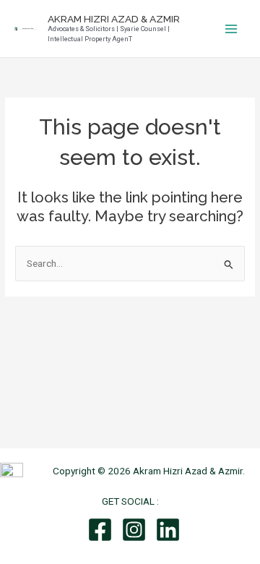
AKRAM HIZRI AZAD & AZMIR (114, 19)
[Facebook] (100, 529)
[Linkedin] (168, 529)
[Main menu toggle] (231, 28)
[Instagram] (134, 529)
